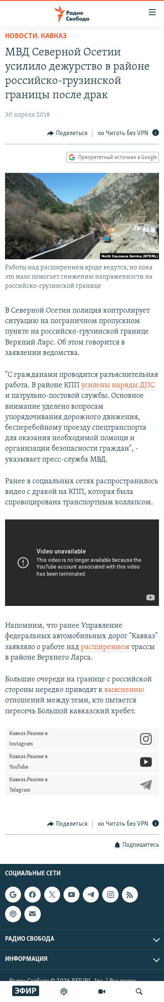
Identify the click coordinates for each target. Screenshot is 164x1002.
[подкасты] (64, 991)
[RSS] (130, 895)
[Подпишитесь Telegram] (91, 895)
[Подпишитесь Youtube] (71, 895)
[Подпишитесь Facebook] (32, 895)
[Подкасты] (13, 914)
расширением (106, 647)
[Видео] (101, 991)
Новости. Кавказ (35, 36)
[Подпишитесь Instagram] (110, 895)
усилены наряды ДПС (118, 385)
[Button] (67, 133)
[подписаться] (32, 914)
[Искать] (139, 991)
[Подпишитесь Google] (13, 895)
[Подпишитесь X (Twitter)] (52, 895)
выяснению (124, 690)
